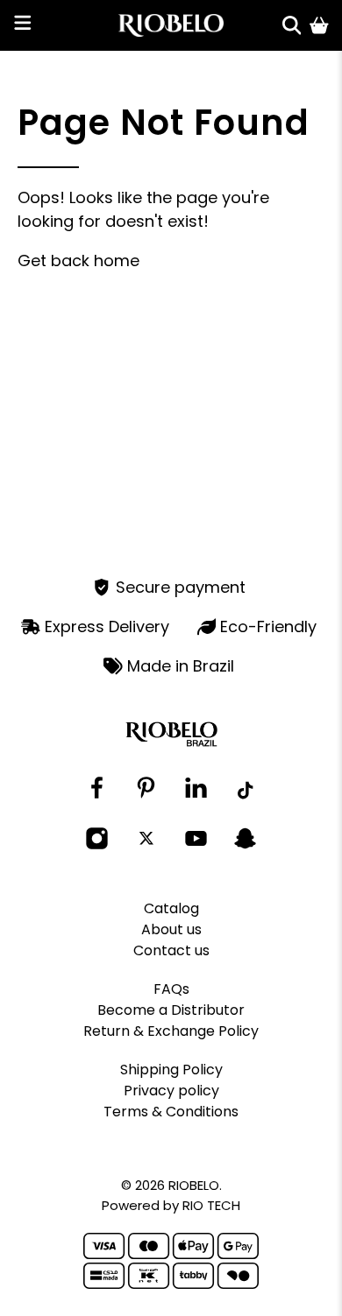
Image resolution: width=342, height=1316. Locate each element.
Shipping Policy (171, 1069)
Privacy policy (171, 1090)
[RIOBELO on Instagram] (97, 845)
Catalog (171, 908)
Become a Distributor (171, 1010)
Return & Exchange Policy (171, 1031)
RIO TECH (211, 1205)
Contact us (171, 950)
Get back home (78, 260)
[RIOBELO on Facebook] (97, 795)
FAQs (171, 989)
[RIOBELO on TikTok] (245, 792)
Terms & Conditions (171, 1111)
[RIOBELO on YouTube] (196, 845)
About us (171, 929)
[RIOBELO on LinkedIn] (196, 795)
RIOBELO (193, 1185)
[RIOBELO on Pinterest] (146, 795)
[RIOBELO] (171, 25)
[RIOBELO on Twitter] (146, 839)
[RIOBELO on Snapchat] (245, 845)
